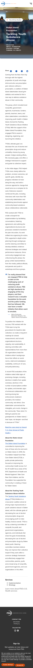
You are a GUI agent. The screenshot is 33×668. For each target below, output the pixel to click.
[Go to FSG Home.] (8, 3)
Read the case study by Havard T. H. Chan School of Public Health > (16, 430)
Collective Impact (10, 46)
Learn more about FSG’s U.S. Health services (16, 589)
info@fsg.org (17, 623)
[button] (31, 3)
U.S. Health (17, 50)
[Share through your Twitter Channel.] (22, 71)
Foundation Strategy (13, 47)
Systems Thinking (12, 49)
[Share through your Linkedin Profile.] (11, 71)
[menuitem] (15, 631)
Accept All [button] (20, 665)
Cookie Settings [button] (8, 665)
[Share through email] (27, 71)
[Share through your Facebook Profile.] (16, 71)
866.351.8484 (16, 622)
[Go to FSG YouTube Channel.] (15, 630)
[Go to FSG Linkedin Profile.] (18, 630)
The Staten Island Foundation (15, 443)
